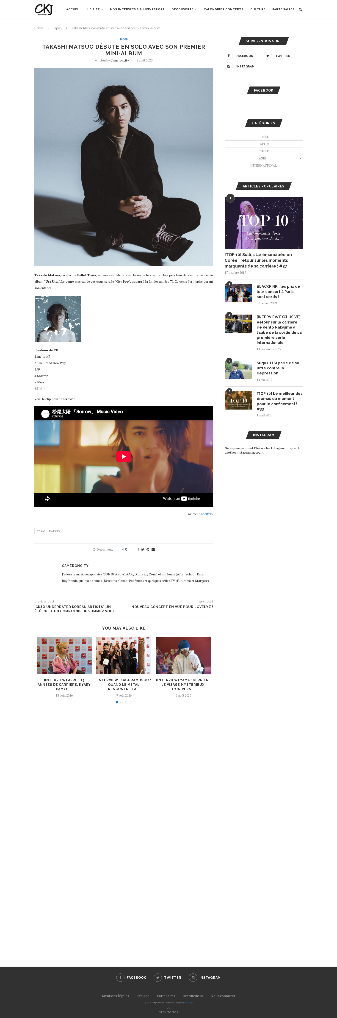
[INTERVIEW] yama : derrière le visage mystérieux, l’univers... (183, 684)
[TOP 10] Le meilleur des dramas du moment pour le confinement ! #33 (280, 401)
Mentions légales (115, 995)
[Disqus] (123, 769)
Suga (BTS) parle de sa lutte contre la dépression (278, 368)
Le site (93, 9)
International (263, 165)
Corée (263, 137)
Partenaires (283, 9)
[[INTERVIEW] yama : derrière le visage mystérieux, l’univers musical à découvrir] (183, 655)
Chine (264, 151)
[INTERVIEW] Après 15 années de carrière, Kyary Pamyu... (64, 684)
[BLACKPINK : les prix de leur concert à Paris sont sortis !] (238, 293)
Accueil (73, 9)
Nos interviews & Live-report (137, 9)
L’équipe (143, 995)
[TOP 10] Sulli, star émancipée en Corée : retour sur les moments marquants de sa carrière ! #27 (258, 260)
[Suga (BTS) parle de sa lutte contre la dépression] (238, 370)
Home (38, 28)
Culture (257, 9)
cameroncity (119, 60)
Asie (262, 158)
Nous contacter (223, 995)
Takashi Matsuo (48, 531)
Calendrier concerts (223, 9)
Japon (57, 28)
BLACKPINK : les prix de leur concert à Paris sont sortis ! (278, 291)
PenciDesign (188, 1002)
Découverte (183, 9)
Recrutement (193, 995)
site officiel (206, 514)
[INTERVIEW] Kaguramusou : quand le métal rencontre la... (124, 684)
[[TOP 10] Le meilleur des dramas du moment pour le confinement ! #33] (238, 400)
